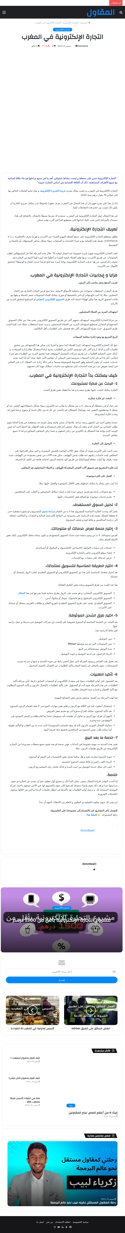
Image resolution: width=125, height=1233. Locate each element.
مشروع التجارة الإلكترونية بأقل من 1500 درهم (62, 919)
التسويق (59, 299)
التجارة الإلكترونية (70, 22)
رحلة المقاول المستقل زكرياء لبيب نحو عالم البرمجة (83, 1202)
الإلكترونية (45, 190)
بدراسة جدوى (49, 511)
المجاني (40, 299)
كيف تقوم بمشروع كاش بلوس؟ (24, 1078)
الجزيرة (55, 190)
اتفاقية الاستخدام (62, 1222)
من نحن (49, 1222)
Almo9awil (83, 46)
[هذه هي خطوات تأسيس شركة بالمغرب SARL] (51, 1105)
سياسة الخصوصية (81, 1222)
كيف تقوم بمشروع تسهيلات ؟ (25, 1058)
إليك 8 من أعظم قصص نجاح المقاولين (93, 1112)
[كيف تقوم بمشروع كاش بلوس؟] (51, 1085)
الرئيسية (84, 22)
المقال (21, 593)
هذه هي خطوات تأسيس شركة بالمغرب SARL (25, 1100)
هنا (88, 814)
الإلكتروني (49, 299)
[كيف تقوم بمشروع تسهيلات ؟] (51, 1065)
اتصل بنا (40, 1222)
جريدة (62, 190)
